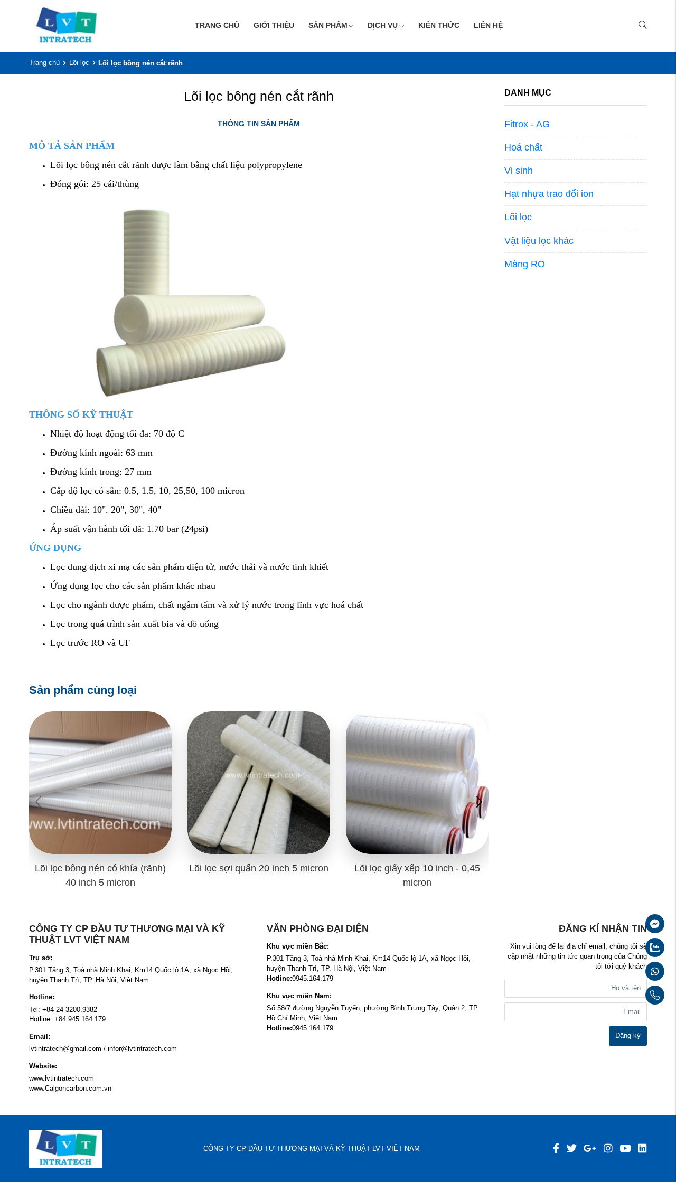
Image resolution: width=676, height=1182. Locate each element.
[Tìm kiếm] (643, 26)
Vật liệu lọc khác (539, 241)
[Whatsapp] (629, 971)
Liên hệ (488, 26)
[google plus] (590, 1148)
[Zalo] (629, 947)
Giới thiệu (273, 26)
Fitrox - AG (527, 124)
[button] (479, 803)
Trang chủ (217, 26)
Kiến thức (438, 26)
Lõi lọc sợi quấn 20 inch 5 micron (258, 868)
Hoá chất (523, 147)
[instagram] (608, 1148)
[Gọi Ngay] (629, 995)
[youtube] (625, 1148)
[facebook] (556, 1148)
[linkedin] (642, 1148)
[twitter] (572, 1148)
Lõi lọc (79, 63)
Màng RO (524, 264)
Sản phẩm (328, 26)
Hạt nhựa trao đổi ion (549, 194)
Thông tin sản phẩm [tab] (259, 123)
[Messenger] (629, 923)
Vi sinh (518, 170)
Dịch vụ (383, 26)
